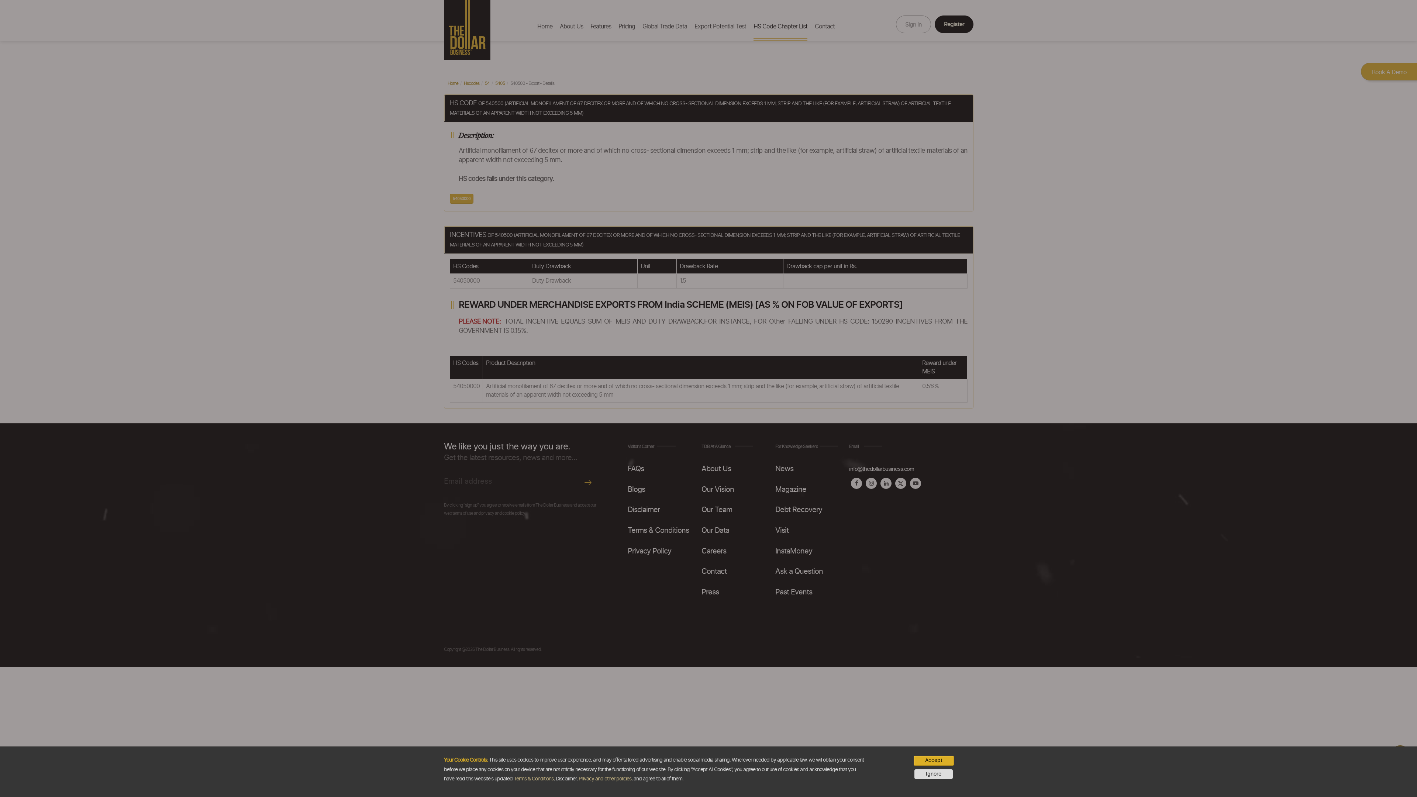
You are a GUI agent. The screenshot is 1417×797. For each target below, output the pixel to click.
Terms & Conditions (534, 779)
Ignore (933, 774)
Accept (933, 760)
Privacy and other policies (605, 779)
